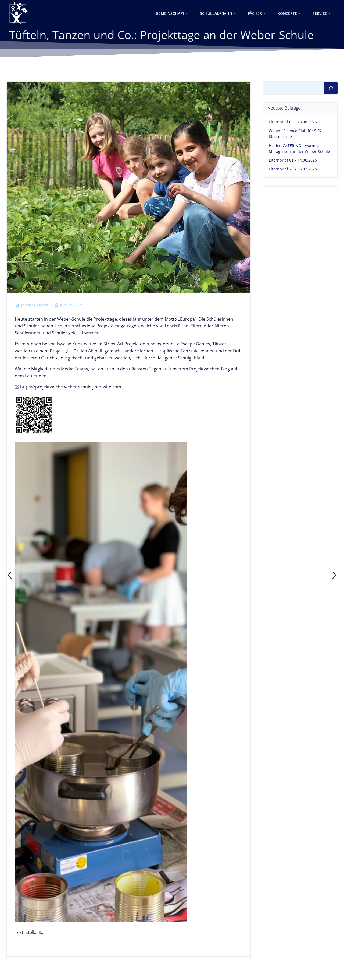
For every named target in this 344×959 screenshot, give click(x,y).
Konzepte (287, 13)
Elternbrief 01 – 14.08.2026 (293, 160)
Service (320, 13)
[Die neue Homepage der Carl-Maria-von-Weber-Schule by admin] (334, 575)
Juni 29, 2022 (71, 304)
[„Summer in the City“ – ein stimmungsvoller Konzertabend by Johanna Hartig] (9, 575)
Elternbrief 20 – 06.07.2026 (293, 169)
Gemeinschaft (170, 13)
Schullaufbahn (216, 13)
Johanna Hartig (34, 304)
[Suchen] (331, 88)
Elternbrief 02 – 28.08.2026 (293, 121)
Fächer (255, 13)
